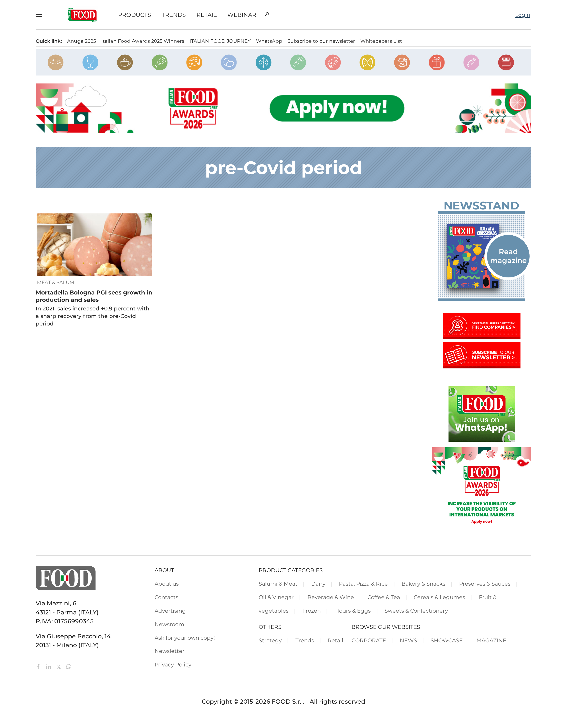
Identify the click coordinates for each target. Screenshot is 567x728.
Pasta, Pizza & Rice (363, 583)
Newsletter (169, 651)
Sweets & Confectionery (416, 610)
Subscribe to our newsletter (321, 41)
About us (167, 583)
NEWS (408, 640)
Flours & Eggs (352, 610)
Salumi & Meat (278, 583)
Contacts (166, 597)
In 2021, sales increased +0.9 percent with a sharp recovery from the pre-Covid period (93, 316)
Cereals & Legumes (439, 597)
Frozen (311, 610)
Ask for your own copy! (185, 637)
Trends (174, 15)
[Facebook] (39, 666)
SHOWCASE (447, 640)
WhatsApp (269, 41)
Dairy (318, 583)
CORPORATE (368, 640)
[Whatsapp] (69, 666)
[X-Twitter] (59, 666)
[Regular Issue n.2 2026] (481, 256)
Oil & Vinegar (276, 597)
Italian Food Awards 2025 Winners (142, 41)
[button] (41, 14)
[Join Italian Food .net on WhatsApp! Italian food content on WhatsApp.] (482, 439)
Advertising (170, 610)
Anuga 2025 (81, 41)
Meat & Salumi (56, 282)
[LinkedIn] (49, 666)
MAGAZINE (491, 640)
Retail (206, 15)
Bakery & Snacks (423, 583)
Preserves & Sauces (485, 583)
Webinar (241, 15)
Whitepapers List (381, 41)
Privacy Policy (173, 664)
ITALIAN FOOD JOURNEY (220, 41)
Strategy (270, 640)
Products (134, 15)
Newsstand (481, 205)
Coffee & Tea (383, 597)
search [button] (267, 14)
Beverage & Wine (330, 597)
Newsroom (169, 624)
